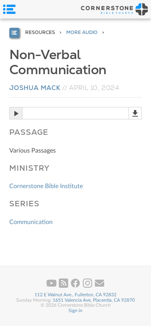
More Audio (82, 32)
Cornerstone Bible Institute (46, 186)
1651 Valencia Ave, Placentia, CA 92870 (94, 300)
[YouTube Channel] (52, 286)
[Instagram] (88, 286)
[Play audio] (15, 113)
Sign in (75, 310)
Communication (31, 222)
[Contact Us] (99, 286)
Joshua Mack (34, 88)
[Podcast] (64, 286)
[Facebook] (76, 286)
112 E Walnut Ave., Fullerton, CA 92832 (75, 294)
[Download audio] (135, 113)
